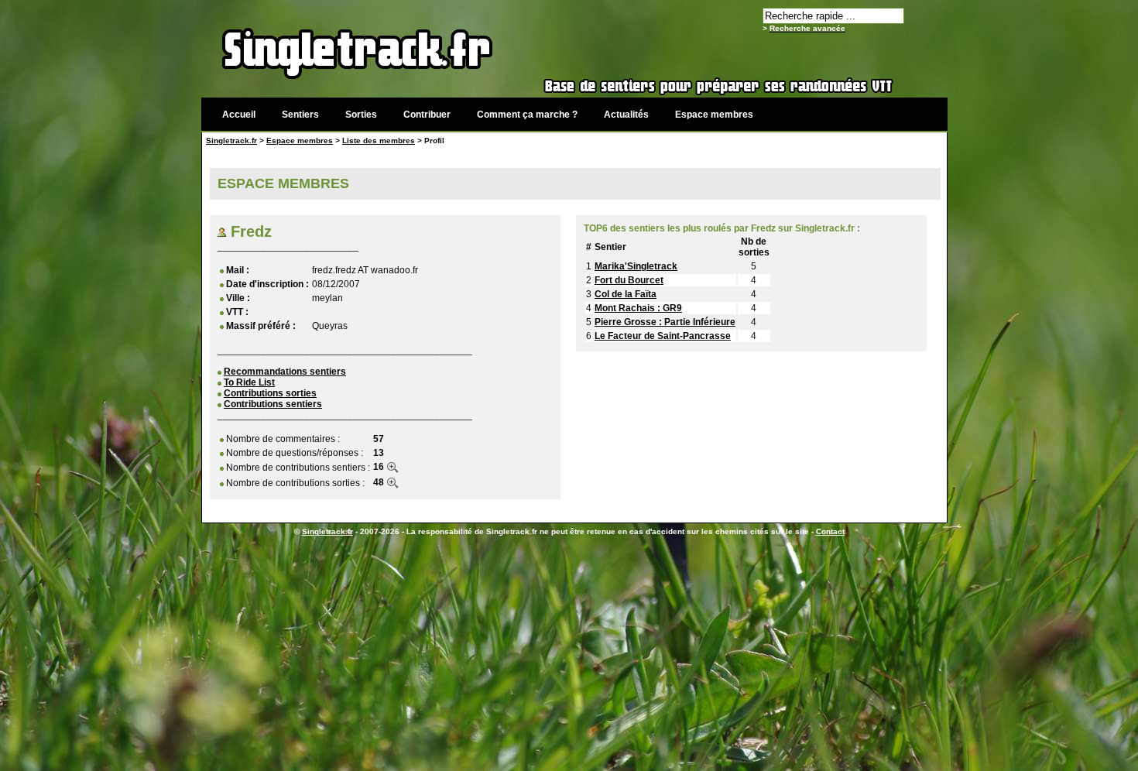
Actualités (626, 114)
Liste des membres (378, 140)
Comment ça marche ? (527, 114)
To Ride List (249, 382)
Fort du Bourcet (629, 280)
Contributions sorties (270, 393)
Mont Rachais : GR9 (638, 308)
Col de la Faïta (625, 294)
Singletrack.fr (231, 140)
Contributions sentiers (273, 404)
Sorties (361, 114)
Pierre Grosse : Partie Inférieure (665, 322)
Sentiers (300, 114)
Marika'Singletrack (636, 266)
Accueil (238, 114)
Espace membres (714, 114)
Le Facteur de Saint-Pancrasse (663, 336)
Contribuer (427, 114)
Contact (830, 531)
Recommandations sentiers (285, 371)
